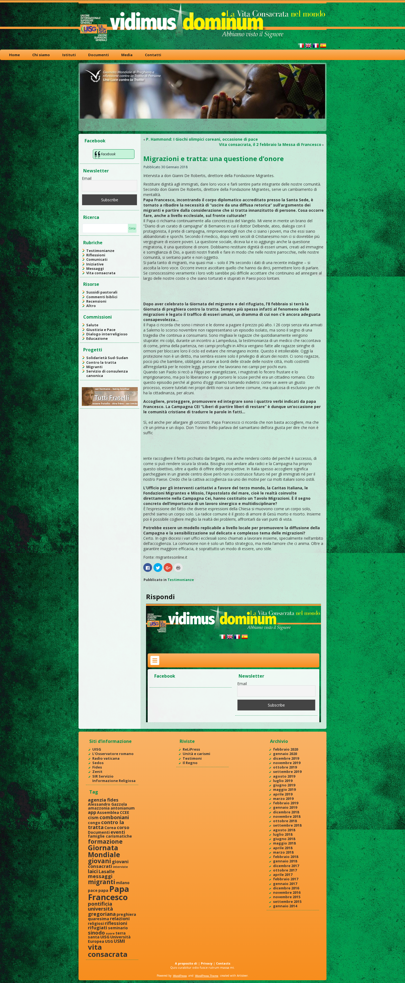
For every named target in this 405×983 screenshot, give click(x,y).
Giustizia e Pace (100, 329)
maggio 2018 (284, 843)
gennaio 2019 (285, 807)
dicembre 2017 (286, 865)
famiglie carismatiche (110, 836)
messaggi (100, 876)
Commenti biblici (101, 296)
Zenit (97, 771)
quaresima (98, 918)
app (92, 812)
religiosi (96, 923)
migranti (101, 882)
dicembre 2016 (286, 888)
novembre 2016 (286, 892)
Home (14, 54)
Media (127, 54)
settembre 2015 (287, 901)
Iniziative (95, 264)
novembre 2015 (286, 896)
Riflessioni (95, 254)
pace (93, 890)
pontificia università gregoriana (102, 908)
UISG (96, 749)
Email (86, 178)
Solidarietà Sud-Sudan (107, 357)
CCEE (124, 812)
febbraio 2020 (285, 749)
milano (122, 882)
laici (93, 871)
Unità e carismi (196, 753)
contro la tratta (106, 824)
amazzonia (99, 808)
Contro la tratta (101, 362)
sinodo (96, 932)
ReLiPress (191, 749)
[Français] (315, 47)
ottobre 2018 (285, 820)
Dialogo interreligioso (107, 334)
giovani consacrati (108, 863)
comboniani (114, 817)
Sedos (98, 762)
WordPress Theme (206, 975)
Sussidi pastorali (101, 292)
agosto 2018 (284, 829)
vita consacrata (108, 950)
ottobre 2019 (285, 767)
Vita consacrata (100, 272)
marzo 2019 (283, 798)
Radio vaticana (106, 758)
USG (109, 941)
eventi (117, 832)
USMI (119, 941)
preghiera (126, 914)
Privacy (206, 963)
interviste (120, 867)
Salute (92, 324)
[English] (308, 47)
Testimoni (192, 758)
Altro (91, 305)
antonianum (122, 808)
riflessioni (116, 923)
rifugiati (97, 927)
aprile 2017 (282, 874)
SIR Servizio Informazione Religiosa (114, 778)
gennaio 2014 (285, 905)
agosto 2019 (284, 776)
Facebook (95, 141)
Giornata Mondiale (104, 851)
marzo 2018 (283, 852)
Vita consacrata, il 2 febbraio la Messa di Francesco (270, 144)
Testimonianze (100, 250)
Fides (97, 767)
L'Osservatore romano (113, 753)
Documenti (98, 54)
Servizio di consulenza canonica (107, 373)
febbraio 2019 (285, 802)
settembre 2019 (287, 771)
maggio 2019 (284, 789)
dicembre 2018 (286, 812)
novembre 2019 (286, 762)
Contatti (153, 54)
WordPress (180, 975)
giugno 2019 (284, 785)
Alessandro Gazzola (107, 804)
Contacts (223, 963)
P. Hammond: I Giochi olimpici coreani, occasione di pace (202, 139)
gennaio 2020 (285, 753)
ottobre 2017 (285, 870)
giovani (99, 861)
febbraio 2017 (285, 878)
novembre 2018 (286, 816)
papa (103, 890)
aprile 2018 (282, 847)
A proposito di (186, 963)
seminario (118, 927)
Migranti (94, 366)
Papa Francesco (108, 892)
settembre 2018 (287, 825)
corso (123, 827)
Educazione (97, 338)
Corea (110, 827)
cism (93, 817)
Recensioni (96, 301)
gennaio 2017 (285, 883)
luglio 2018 (282, 834)
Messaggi (95, 268)
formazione (105, 841)
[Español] (323, 47)
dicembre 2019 (286, 758)
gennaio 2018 (285, 861)
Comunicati (96, 259)
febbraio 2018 (285, 856)
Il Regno (190, 762)
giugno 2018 (284, 838)
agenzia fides (103, 800)
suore (110, 933)
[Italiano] (301, 47)
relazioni (120, 918)
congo (94, 822)
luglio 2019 (282, 780)
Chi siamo (41, 54)
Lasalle (107, 871)
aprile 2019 (282, 794)
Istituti (69, 54)
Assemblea (108, 812)
